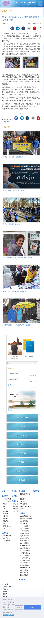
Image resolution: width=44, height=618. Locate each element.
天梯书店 (5, 589)
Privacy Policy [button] (8, 615)
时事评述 (22, 501)
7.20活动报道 (7, 499)
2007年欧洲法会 (25, 550)
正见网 (5, 596)
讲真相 (4, 11)
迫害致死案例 (7, 536)
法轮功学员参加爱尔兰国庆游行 (13, 157)
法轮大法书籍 (28, 356)
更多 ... (10, 385)
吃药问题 (22, 509)
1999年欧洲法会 (25, 570)
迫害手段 (5, 538)
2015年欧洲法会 (24, 531)
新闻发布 (5, 513)
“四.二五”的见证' (25, 494)
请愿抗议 (5, 521)
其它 (4, 528)
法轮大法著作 (7, 587)
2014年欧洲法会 (24, 533)
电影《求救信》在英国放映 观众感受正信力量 (17, 258)
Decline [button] (19, 607)
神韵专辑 (15, 509)
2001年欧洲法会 (25, 565)
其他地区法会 (24, 575)
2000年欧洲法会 (25, 567)
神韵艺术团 (6, 591)
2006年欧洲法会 (25, 553)
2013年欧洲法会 (24, 536)
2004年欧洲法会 (25, 558)
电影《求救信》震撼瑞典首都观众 (14, 190)
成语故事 (15, 506)
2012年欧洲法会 (24, 538)
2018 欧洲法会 (24, 523)
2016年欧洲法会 (25, 528)
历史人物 (15, 504)
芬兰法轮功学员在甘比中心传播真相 (14, 291)
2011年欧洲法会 (24, 540)
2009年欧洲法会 (25, 545)
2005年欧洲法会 (25, 555)
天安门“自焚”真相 (25, 506)
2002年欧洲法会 (25, 563)
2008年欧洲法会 (25, 548)
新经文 (10, 368)
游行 (10, 11)
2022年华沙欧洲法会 (26, 518)
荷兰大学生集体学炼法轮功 (11, 224)
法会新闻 (5, 511)
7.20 (21, 496)
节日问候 (5, 516)
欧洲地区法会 (24, 572)
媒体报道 (5, 518)
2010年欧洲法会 (25, 543)
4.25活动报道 (7, 501)
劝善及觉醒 (6, 540)
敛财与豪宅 (23, 504)
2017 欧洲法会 (24, 526)
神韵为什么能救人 (14, 373)
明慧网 (5, 594)
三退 (4, 509)
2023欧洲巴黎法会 (25, 516)
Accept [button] (32, 607)
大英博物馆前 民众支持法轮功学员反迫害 (16, 325)
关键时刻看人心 (14, 379)
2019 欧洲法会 (24, 521)
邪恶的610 (23, 499)
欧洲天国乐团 (7, 526)
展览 (4, 523)
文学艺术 (15, 511)
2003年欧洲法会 (25, 560)
